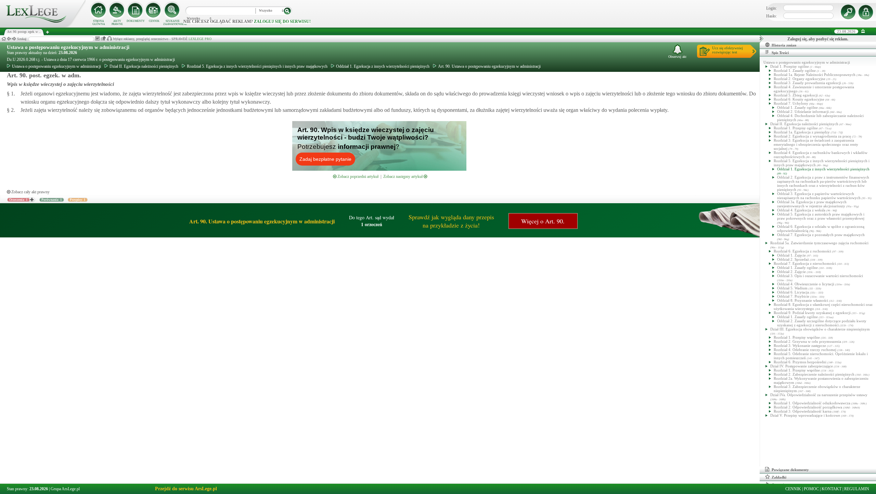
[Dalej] (14, 39)
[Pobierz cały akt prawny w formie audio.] (109, 38)
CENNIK (154, 21)
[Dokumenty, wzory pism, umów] (135, 10)
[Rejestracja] (867, 12)
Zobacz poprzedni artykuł (357, 176)
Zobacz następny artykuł (403, 176)
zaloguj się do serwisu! (282, 21)
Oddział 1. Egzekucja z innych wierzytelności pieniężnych (382, 66)
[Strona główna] (43, 26)
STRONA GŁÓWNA (98, 23)
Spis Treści (780, 53)
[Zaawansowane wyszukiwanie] (172, 10)
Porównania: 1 (51, 200)
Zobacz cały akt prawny (30, 192)
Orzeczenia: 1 (18, 200)
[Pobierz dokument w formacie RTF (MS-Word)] (97, 38)
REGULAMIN (856, 488)
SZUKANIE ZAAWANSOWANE (172, 23)
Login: (771, 8)
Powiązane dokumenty (790, 470)
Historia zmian (784, 45)
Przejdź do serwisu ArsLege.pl (186, 488)
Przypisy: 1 (78, 200)
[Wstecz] (9, 39)
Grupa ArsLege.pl (65, 488)
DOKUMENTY (136, 21)
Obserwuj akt (677, 56)
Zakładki (779, 477)
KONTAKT (831, 488)
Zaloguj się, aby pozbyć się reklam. (817, 39)
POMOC (811, 488)
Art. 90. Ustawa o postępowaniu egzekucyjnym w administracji (489, 66)
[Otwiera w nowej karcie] (31, 199)
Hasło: (771, 16)
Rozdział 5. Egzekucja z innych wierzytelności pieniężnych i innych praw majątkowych (257, 66)
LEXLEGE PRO (200, 39)
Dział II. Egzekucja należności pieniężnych (144, 66)
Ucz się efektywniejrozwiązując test (727, 50)
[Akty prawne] (117, 10)
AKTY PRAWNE (117, 23)
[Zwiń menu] (863, 31)
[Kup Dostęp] (154, 10)
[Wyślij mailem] (103, 38)
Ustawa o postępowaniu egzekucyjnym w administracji (68, 47)
